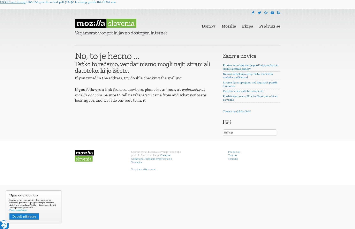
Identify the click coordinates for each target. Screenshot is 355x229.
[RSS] (278, 13)
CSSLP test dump (12, 2)
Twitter (232, 155)
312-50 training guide (80, 2)
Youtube (233, 159)
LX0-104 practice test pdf (45, 2)
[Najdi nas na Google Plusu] (266, 13)
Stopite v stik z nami (143, 169)
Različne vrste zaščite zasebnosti (243, 91)
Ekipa (247, 26)
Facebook (234, 152)
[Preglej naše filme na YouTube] (272, 13)
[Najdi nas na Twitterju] (259, 13)
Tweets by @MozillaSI (237, 111)
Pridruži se (269, 26)
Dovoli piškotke (24, 216)
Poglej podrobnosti (18, 210)
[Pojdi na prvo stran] (105, 23)
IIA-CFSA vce (106, 2)
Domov (209, 26)
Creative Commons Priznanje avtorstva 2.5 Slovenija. (151, 159)
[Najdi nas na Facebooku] (253, 13)
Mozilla (229, 26)
